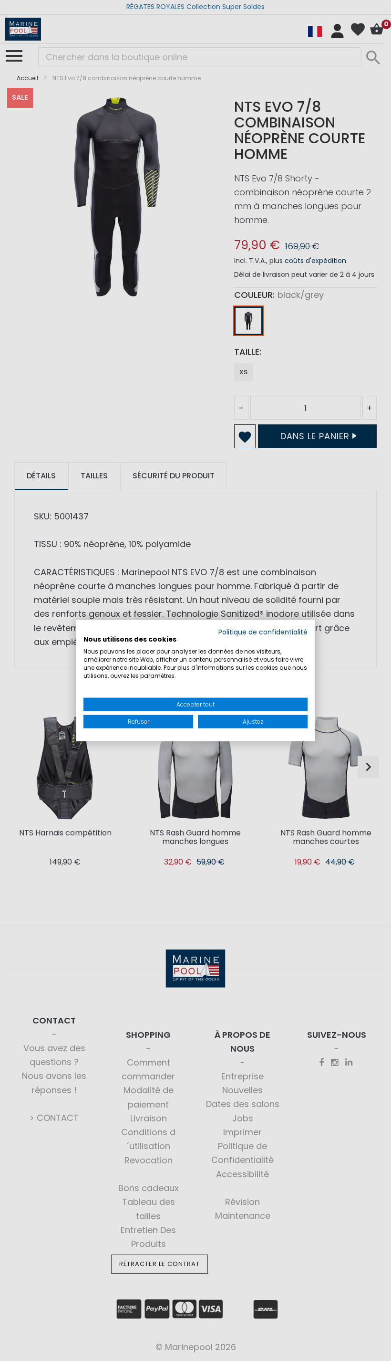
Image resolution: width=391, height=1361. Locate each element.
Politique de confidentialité (263, 631)
